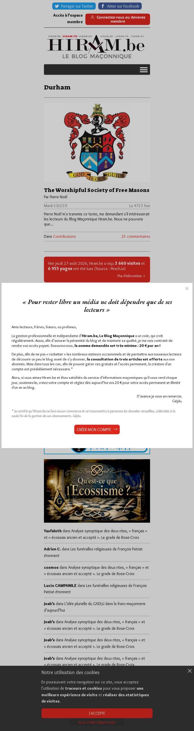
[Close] (186, 288)
